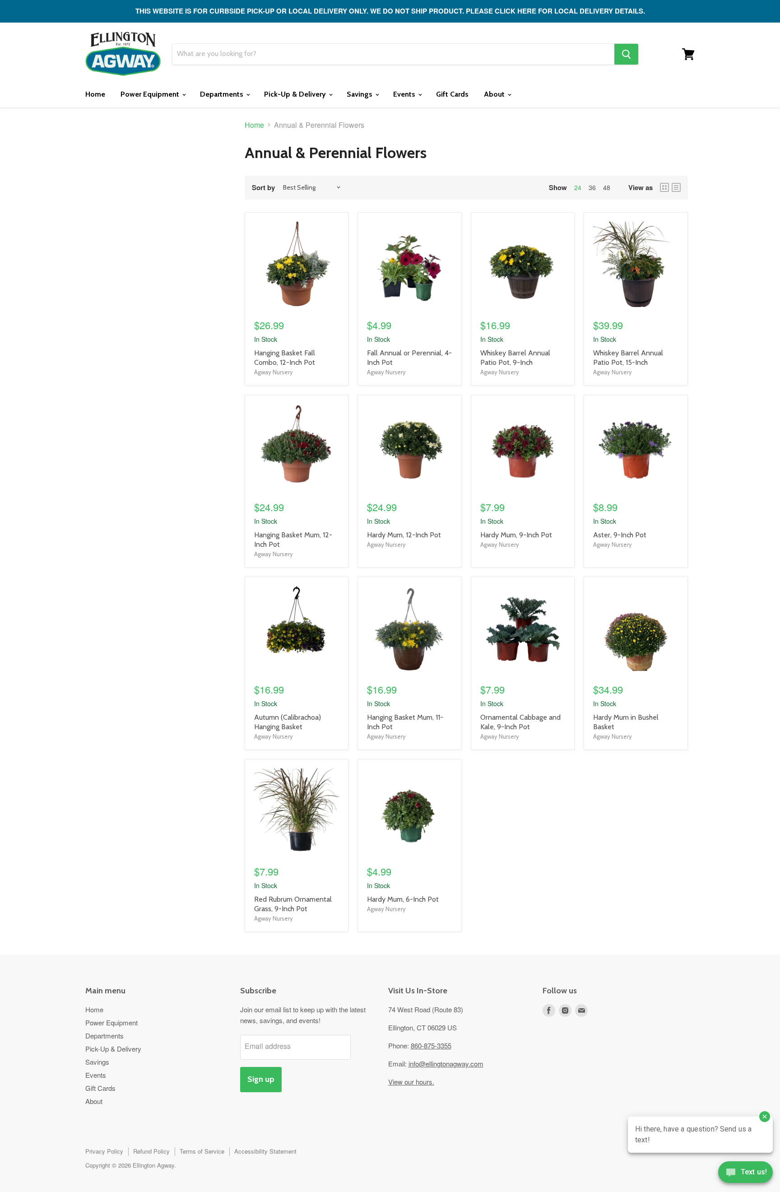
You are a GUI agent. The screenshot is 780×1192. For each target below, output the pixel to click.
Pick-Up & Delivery (296, 94)
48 (606, 187)
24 (577, 187)
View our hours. (411, 1081)
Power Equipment (151, 94)
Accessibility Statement (265, 1151)
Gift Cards (452, 94)
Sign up (260, 1079)
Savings (360, 94)
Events (405, 94)
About (495, 94)
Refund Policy (151, 1151)
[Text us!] (745, 1174)
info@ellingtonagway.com (446, 1063)
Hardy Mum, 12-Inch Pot (404, 535)
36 (592, 187)
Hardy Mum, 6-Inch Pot (403, 899)
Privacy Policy (104, 1151)
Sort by (263, 187)
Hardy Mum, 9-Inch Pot (516, 535)
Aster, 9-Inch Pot (619, 535)
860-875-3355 (431, 1045)
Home (95, 94)
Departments (222, 94)
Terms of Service (202, 1151)
